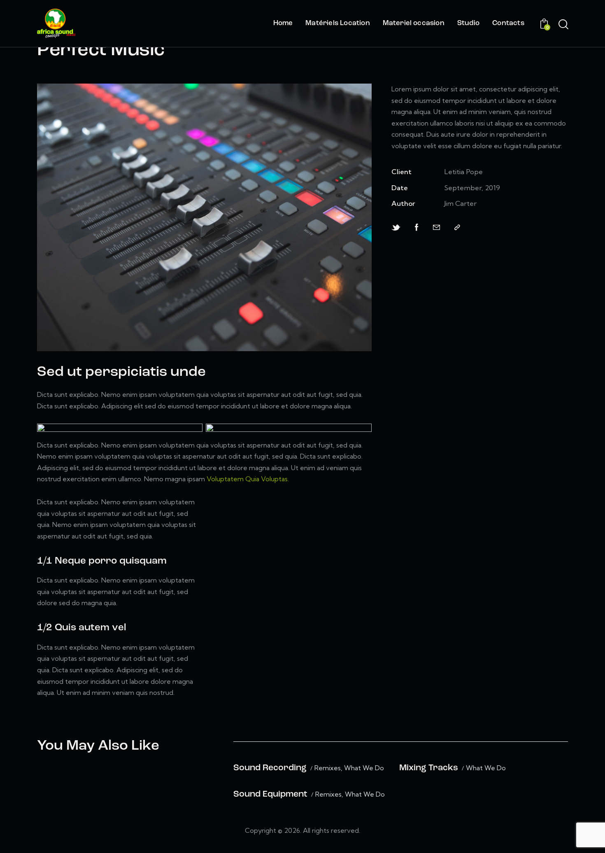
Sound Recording (270, 768)
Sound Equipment (270, 794)
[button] (457, 227)
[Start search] (563, 24)
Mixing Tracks (428, 768)
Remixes (327, 768)
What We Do (364, 768)
